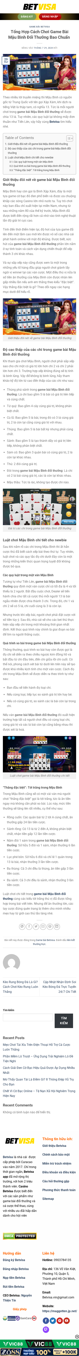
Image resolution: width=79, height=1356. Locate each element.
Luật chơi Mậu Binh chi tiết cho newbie (30, 157)
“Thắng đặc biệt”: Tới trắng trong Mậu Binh (36, 170)
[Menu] (8, 6)
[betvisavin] (39, 6)
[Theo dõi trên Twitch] (46, 1329)
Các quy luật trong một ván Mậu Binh (33, 161)
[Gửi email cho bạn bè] (43, 927)
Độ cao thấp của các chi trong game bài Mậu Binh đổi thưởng (39, 151)
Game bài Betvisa (39, 27)
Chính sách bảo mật (56, 1154)
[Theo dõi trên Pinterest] (60, 1320)
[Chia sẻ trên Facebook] (29, 927)
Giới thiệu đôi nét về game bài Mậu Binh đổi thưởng (38, 144)
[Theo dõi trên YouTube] (66, 1320)
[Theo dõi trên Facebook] (46, 1320)
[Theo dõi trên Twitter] (53, 1320)
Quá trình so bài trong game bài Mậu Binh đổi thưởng (42, 166)
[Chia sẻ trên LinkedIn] (57, 927)
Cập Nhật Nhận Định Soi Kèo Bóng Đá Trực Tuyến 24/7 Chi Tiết (59, 987)
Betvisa (8, 1157)
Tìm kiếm (8, 1010)
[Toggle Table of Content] (67, 138)
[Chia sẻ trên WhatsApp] (22, 927)
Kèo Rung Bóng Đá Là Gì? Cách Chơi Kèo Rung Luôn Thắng (20, 987)
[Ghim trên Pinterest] (50, 927)
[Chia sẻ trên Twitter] (36, 927)
